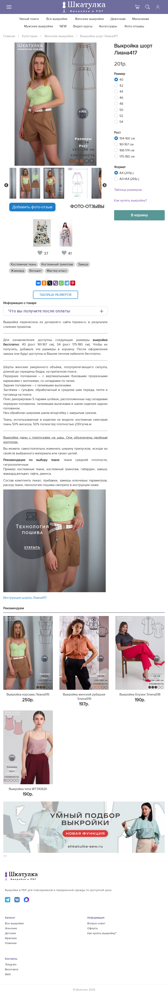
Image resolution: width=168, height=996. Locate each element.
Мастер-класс (57, 270)
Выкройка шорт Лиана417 (99, 36)
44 (121, 91)
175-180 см (127, 156)
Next (104, 185)
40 (121, 79)
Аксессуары (108, 26)
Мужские (11, 938)
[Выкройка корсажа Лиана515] (28, 653)
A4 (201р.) (126, 173)
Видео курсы (82, 26)
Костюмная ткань (23, 264)
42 (121, 85)
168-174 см (126, 150)
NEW (63, 26)
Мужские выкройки (38, 26)
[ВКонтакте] (38, 283)
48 (121, 103)
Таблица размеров (128, 189)
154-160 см (127, 138)
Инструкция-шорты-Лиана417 (25, 597)
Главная (9, 36)
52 (121, 115)
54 (121, 121)
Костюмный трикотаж (57, 264)
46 (121, 97)
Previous (6, 185)
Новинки (11, 943)
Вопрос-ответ (96, 923)
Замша (83, 264)
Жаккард (17, 270)
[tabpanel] (55, 183)
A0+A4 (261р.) (129, 179)
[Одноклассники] (44, 283)
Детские (10, 933)
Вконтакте (11, 969)
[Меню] (9, 7)
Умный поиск (29, 19)
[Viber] (55, 283)
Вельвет (35, 270)
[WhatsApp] (61, 283)
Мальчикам (140, 19)
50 (121, 110)
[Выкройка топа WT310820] (28, 747)
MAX (8, 974)
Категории (29, 36)
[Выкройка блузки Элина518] (140, 653)
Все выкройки (56, 19)
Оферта (92, 928)
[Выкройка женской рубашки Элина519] (84, 653)
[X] (49, 283)
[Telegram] (67, 283)
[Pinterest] (72, 283)
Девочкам (118, 19)
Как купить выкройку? (130, 200)
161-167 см (126, 144)
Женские (11, 928)
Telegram (10, 964)
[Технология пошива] (54, 591)
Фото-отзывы (134, 26)
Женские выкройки (89, 19)
